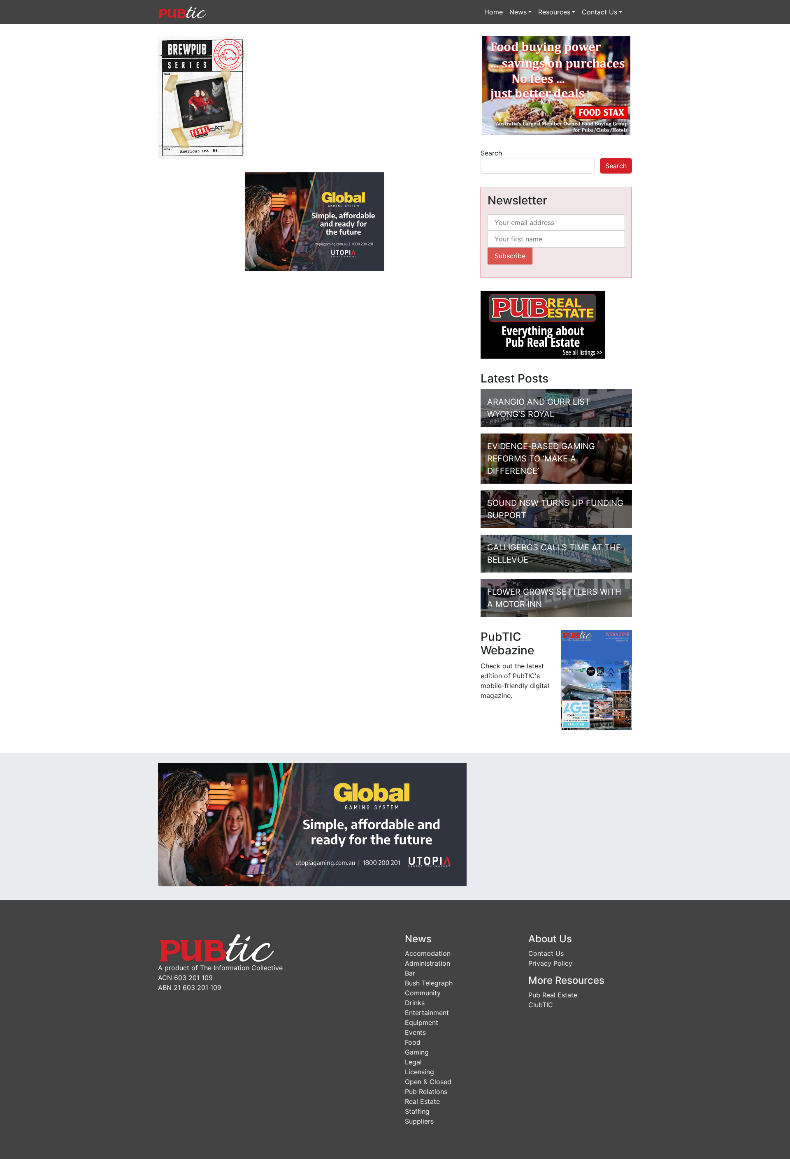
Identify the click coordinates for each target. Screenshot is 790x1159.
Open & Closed (428, 1082)
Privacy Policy (550, 963)
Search (491, 153)
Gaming (417, 1052)
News (518, 12)
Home (493, 12)
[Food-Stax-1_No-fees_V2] (556, 85)
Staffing (417, 1111)
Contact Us (599, 12)
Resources (554, 12)
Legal (413, 1062)
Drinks (415, 1003)
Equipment (421, 1022)
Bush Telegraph (429, 983)
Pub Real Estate (552, 995)
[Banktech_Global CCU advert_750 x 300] (312, 824)
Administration (427, 963)
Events (415, 1032)
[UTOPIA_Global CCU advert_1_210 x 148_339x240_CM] (314, 221)
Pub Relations (426, 1091)
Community (423, 993)
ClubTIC (540, 1005)
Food (413, 1042)
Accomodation (428, 953)
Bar (410, 973)
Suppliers (419, 1121)
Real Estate (422, 1101)
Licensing (419, 1072)
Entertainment (427, 1012)
